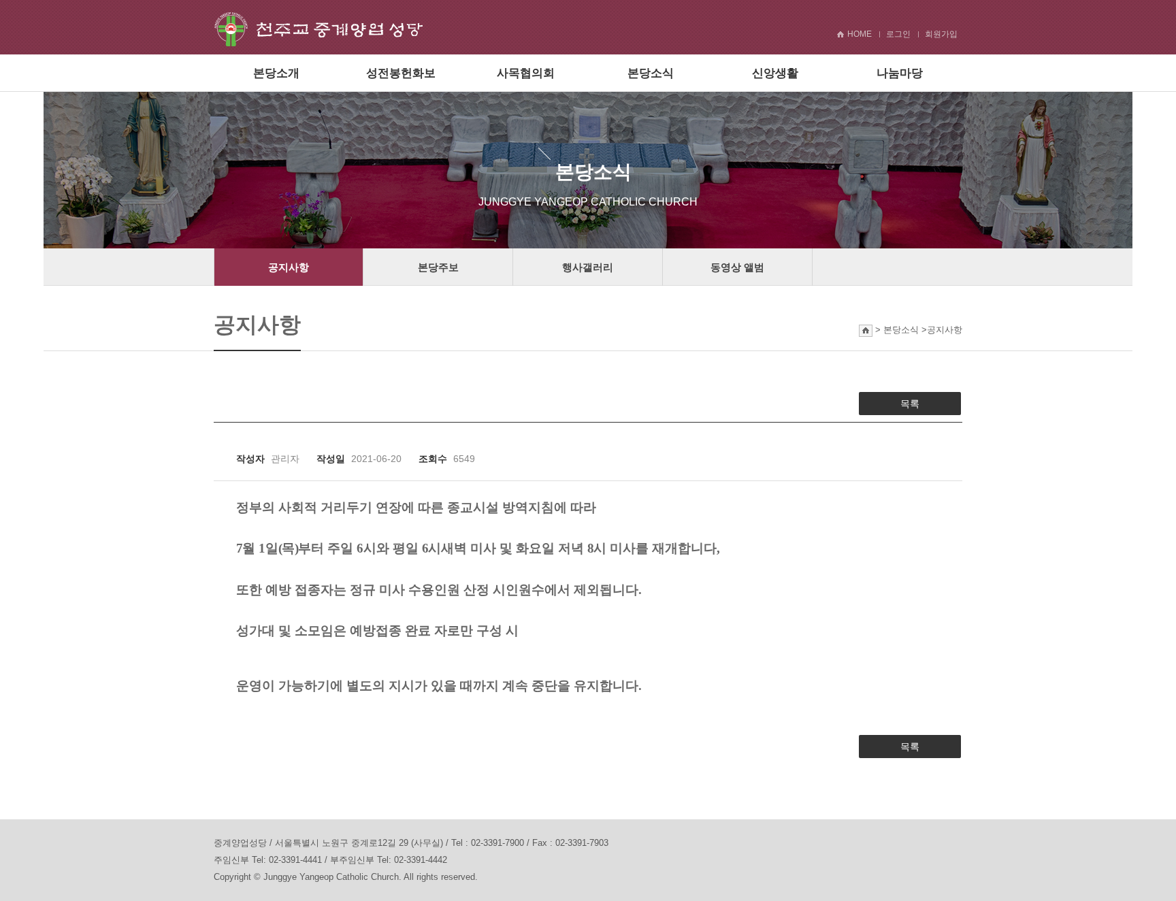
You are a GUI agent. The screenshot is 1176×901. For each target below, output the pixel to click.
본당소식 (650, 73)
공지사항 (288, 267)
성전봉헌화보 (401, 73)
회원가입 (941, 34)
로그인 (898, 34)
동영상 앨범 (737, 267)
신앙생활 (775, 73)
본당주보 (438, 267)
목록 (909, 403)
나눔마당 (900, 73)
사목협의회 (526, 73)
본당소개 (276, 73)
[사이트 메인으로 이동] (318, 28)
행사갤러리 (587, 267)
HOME (859, 34)
